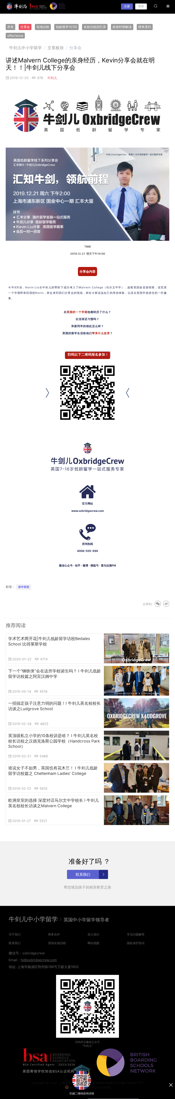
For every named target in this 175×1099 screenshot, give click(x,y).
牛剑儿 (52, 78)
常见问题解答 (136, 934)
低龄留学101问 (66, 27)
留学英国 (23, 587)
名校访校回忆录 (95, 27)
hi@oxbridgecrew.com (39, 960)
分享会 (25, 27)
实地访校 (42, 27)
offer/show (15, 36)
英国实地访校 (57, 943)
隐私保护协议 (136, 943)
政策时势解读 (122, 27)
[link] (25, 47)
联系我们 (15, 943)
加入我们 (93, 934)
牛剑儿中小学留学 (25, 47)
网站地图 (93, 943)
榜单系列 (144, 27)
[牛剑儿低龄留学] (16, 6)
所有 (10, 27)
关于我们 (15, 934)
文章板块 (55, 47)
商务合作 (54, 934)
